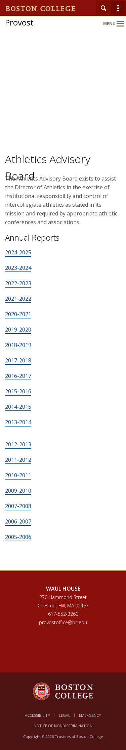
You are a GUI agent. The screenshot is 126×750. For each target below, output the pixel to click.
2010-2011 (18, 475)
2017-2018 (18, 360)
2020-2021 (18, 314)
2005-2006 (18, 537)
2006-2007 (18, 521)
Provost (19, 22)
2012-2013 (18, 444)
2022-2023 (18, 283)
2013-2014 (18, 422)
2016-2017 (18, 376)
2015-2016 (18, 391)
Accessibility (37, 715)
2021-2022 (18, 298)
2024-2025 (18, 252)
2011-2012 (18, 459)
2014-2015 (18, 406)
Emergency (90, 715)
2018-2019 (18, 345)
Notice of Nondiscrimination (63, 725)
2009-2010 (18, 490)
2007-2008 (18, 506)
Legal (64, 715)
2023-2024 (18, 267)
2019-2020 (18, 329)
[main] (63, 381)
